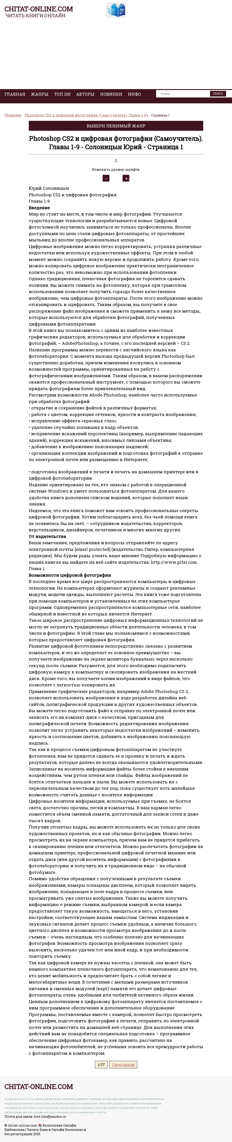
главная (15, 94)
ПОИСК (218, 93)
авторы (85, 94)
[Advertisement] (116, 55)
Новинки (111, 94)
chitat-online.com (39, 8)
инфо (134, 94)
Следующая (123, 1064)
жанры (39, 94)
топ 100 (62, 94)
